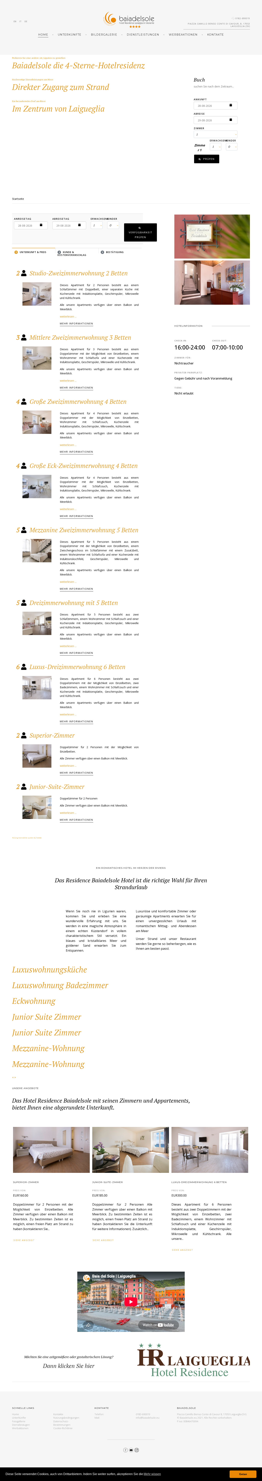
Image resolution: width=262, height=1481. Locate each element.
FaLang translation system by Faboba (27, 838)
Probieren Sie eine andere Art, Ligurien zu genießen (38, 57)
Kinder (231, 140)
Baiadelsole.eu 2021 (191, 1417)
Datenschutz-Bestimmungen (61, 1423)
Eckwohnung (33, 1000)
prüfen (208, 159)
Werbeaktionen (183, 34)
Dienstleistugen (21, 1424)
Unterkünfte (69, 34)
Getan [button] (243, 1474)
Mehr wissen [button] (152, 1474)
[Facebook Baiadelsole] (125, 1449)
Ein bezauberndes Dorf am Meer (28, 101)
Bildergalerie (104, 34)
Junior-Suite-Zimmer (107, 1182)
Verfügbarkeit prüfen (140, 235)
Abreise (199, 113)
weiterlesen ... (68, 316)
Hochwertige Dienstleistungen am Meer (32, 79)
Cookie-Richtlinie (63, 1428)
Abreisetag (60, 218)
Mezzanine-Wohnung (48, 1048)
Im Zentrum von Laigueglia (58, 108)
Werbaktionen (20, 1428)
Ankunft (200, 99)
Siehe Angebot (24, 1240)
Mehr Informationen (76, 323)
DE (26, 21)
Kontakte (215, 34)
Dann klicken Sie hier (68, 1366)
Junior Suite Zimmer (46, 1016)
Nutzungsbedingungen (66, 1417)
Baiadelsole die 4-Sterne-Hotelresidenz (78, 65)
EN (15, 21)
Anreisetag (22, 218)
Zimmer (199, 128)
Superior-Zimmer (26, 1182)
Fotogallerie (18, 1421)
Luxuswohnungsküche (49, 969)
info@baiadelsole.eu (147, 1417)
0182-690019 (243, 18)
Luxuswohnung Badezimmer (60, 985)
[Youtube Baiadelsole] (131, 1449)
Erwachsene (219, 140)
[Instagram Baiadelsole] (136, 1449)
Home (43, 34)
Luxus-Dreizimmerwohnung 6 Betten (199, 1182)
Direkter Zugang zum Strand (60, 87)
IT (20, 21)
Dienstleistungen (143, 34)
